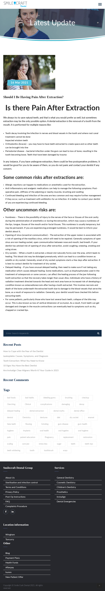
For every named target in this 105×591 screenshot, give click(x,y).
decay (81, 404)
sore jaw (25, 444)
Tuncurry (9, 539)
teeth (73, 444)
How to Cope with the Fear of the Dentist (23, 351)
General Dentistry (65, 478)
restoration (87, 437)
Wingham (10, 535)
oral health (44, 431)
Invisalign (61, 497)
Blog (7, 553)
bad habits (29, 398)
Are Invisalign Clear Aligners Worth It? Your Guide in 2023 (31, 370)
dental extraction (37, 411)
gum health (82, 424)
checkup (85, 398)
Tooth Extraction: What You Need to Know (23, 361)
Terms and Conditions (15, 487)
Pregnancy (49, 437)
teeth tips (89, 444)
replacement (68, 437)
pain (9, 437)
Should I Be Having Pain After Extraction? (33, 97)
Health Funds (11, 563)
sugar (59, 444)
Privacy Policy (12, 492)
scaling (10, 444)
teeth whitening (13, 451)
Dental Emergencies (66, 501)
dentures (43, 418)
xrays (65, 451)
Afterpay (9, 567)
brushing (68, 398)
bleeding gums (49, 398)
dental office (79, 411)
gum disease (63, 424)
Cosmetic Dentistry (66, 482)
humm (8, 572)
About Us (10, 478)
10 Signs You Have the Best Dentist (20, 366)
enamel (91, 418)
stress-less (43, 444)
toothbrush (48, 451)
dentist (10, 418)
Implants (26, 431)
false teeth (11, 424)
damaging (66, 404)
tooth (32, 451)
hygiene (10, 431)
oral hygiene (83, 431)
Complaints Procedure (16, 506)
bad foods (11, 398)
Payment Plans (12, 558)
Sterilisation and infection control (21, 482)
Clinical (28, 404)
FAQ (7, 501)
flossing (28, 424)
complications (46, 404)
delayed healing (13, 411)
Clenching (11, 404)
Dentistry (26, 418)
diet (58, 418)
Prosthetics (62, 492)
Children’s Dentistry (66, 487)
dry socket (74, 418)
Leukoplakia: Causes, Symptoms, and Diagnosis (25, 356)
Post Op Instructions (15, 497)
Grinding (44, 424)
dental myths (58, 411)
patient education (27, 437)
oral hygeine (63, 431)
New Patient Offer (14, 577)
